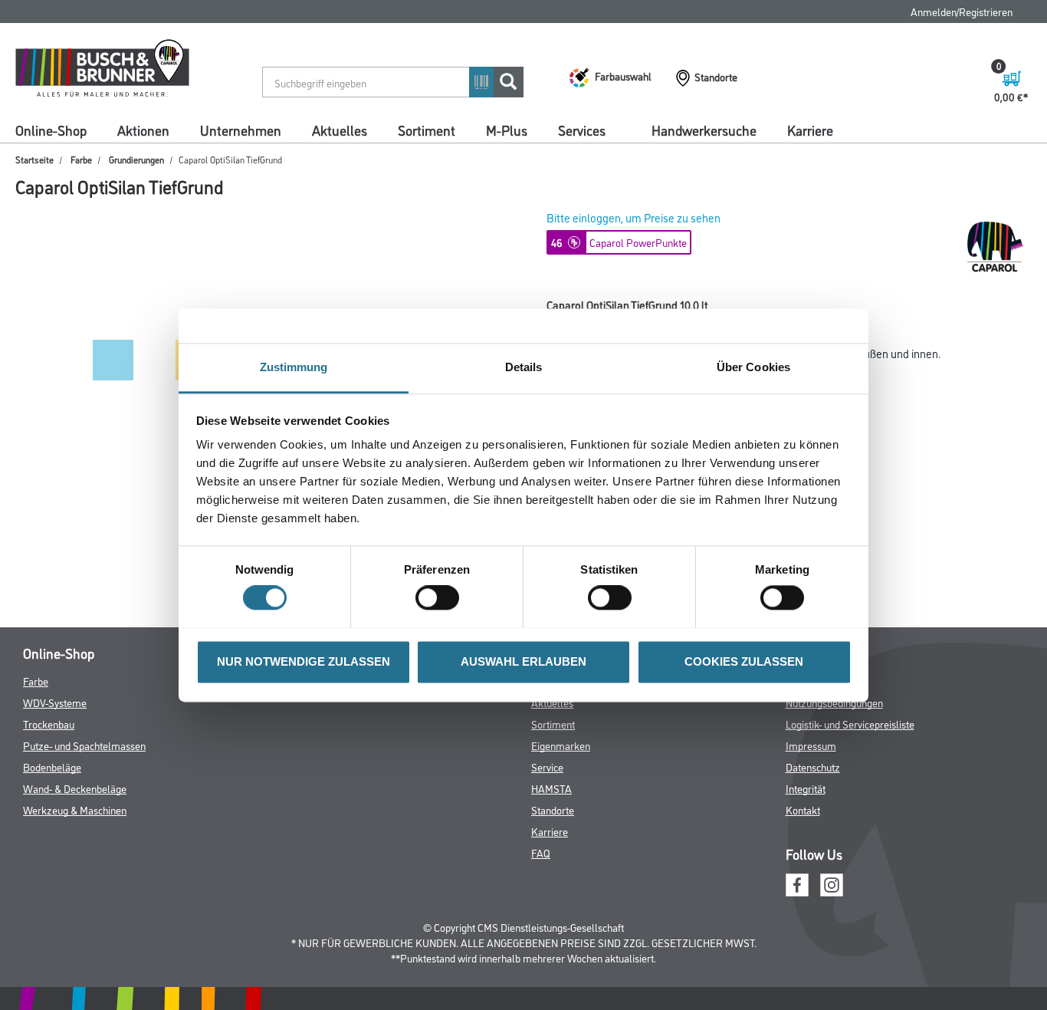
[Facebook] (797, 883)
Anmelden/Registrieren (962, 11)
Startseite (34, 159)
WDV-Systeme (55, 702)
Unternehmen (240, 129)
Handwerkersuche (704, 129)
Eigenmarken (560, 745)
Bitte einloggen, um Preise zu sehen (633, 217)
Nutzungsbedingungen (834, 702)
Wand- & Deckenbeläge (74, 788)
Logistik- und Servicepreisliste (850, 723)
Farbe (81, 159)
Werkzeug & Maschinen (74, 809)
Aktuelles (339, 129)
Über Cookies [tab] (753, 366)
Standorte (552, 809)
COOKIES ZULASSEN (743, 661)
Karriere (810, 129)
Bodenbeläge (52, 766)
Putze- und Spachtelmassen (84, 745)
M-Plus (506, 129)
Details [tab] (524, 366)
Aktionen (143, 129)
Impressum (811, 745)
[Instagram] (831, 883)
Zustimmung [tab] (294, 366)
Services (582, 129)
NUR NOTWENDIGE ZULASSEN (303, 661)
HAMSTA (551, 788)
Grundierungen (136, 159)
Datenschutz (813, 766)
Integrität (805, 788)
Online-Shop (51, 129)
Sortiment (426, 129)
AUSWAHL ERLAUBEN (523, 661)
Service (547, 766)
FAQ (540, 852)
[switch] (441, 597)
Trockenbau (48, 723)
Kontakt (803, 809)
